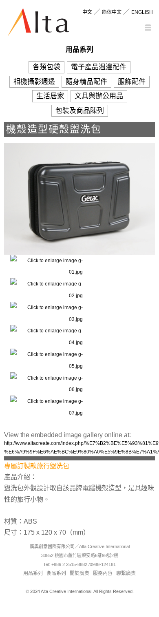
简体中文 (111, 12)
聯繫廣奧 (126, 573)
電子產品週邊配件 (98, 67)
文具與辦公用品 (99, 96)
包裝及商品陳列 (79, 111)
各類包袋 (46, 67)
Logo (38, 23)
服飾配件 (132, 82)
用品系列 (33, 573)
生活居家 (50, 96)
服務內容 (103, 573)
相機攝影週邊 (34, 82)
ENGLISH (142, 12)
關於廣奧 (79, 573)
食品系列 (56, 573)
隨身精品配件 (86, 82)
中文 (87, 12)
